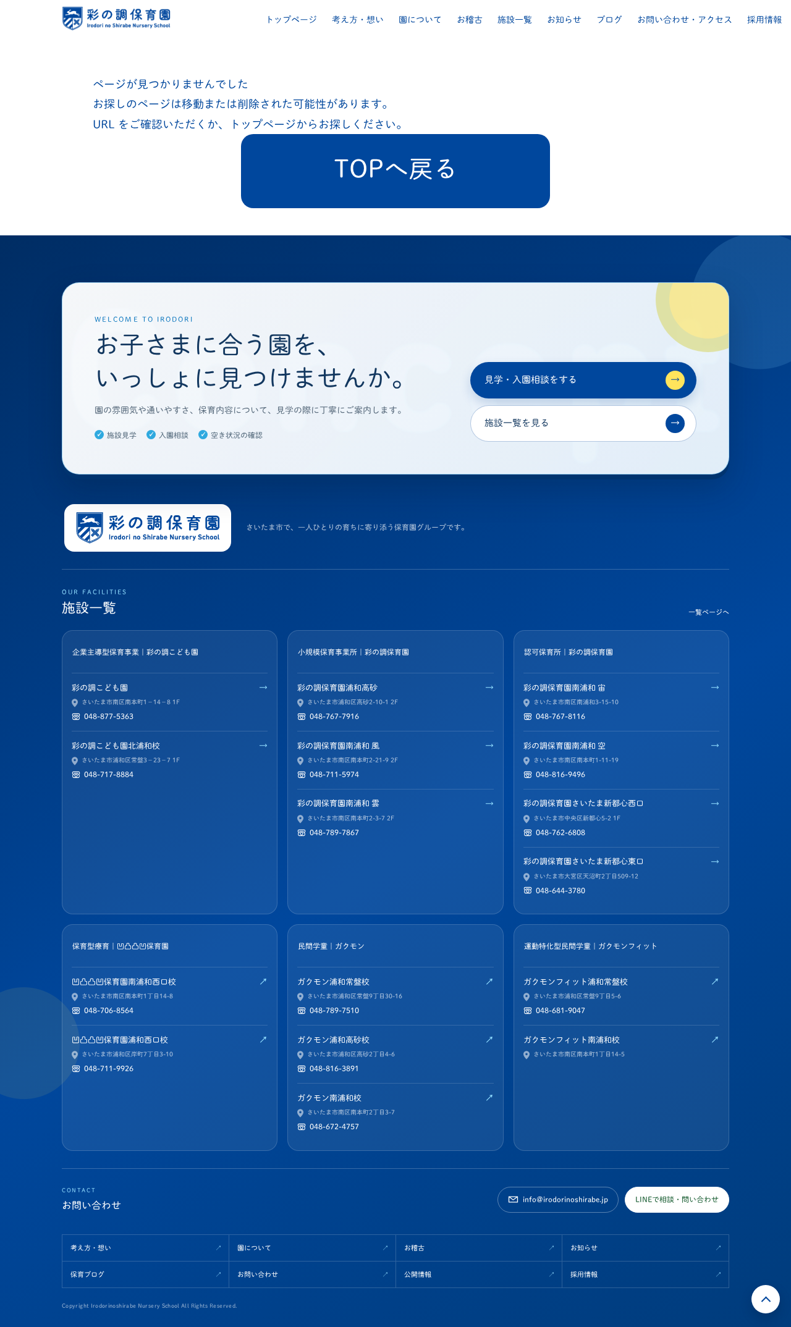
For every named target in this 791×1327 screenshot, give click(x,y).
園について (420, 19)
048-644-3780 (560, 890)
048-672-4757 (334, 1126)
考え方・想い (358, 19)
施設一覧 (514, 19)
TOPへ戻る (396, 168)
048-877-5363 (108, 716)
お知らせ (564, 19)
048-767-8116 (560, 716)
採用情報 (764, 19)
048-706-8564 (108, 1010)
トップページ (291, 19)
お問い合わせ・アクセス (684, 19)
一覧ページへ (708, 612)
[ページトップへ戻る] (765, 1299)
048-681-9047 (560, 1010)
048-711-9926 (108, 1068)
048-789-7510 (334, 1010)
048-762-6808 (560, 832)
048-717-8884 (108, 774)
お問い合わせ (257, 1274)
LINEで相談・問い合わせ (677, 1199)
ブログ (609, 19)
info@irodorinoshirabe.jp (565, 1199)
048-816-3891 (334, 1068)
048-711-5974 (334, 774)
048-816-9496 (560, 774)
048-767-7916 (334, 716)
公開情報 (417, 1274)
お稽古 (470, 19)
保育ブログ (87, 1274)
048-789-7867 (334, 832)
